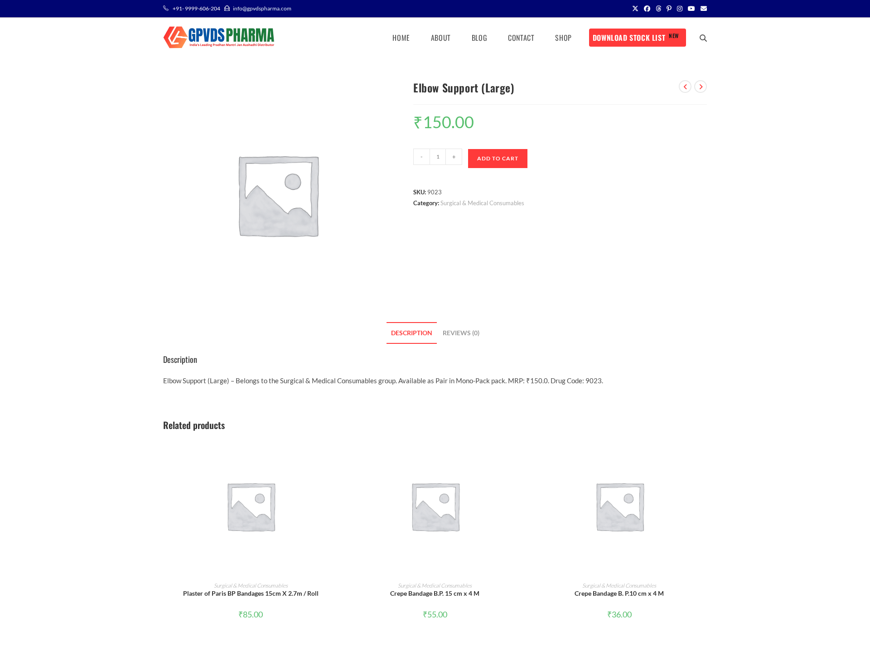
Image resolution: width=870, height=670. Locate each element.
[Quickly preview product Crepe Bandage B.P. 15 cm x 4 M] (520, 454)
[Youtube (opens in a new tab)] (691, 8)
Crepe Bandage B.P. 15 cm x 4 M (434, 593)
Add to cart (497, 158)
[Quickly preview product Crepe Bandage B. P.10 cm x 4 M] (704, 454)
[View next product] (700, 86)
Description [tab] (411, 333)
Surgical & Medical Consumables (482, 203)
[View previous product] (685, 86)
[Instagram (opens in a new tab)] (679, 8)
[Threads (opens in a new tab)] (658, 8)
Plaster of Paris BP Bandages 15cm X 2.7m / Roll (251, 593)
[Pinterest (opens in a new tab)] (669, 8)
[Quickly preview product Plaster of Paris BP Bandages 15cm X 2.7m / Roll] (335, 454)
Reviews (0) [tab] (461, 333)
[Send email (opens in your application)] (702, 8)
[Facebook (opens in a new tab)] (647, 8)
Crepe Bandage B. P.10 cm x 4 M (619, 593)
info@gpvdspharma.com (262, 8)
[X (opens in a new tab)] (635, 8)
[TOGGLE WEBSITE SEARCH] (703, 38)
